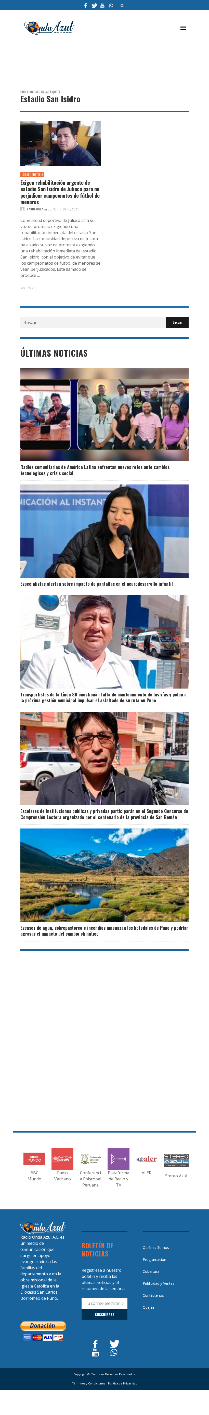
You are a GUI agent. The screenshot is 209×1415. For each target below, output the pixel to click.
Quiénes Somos (156, 1247)
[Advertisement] (113, 58)
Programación (154, 1259)
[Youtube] (102, 5)
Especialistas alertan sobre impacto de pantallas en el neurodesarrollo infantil (96, 583)
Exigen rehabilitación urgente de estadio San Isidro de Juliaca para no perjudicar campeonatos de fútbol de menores (60, 192)
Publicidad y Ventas (158, 1283)
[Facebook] (85, 5)
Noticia (37, 175)
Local (25, 175)
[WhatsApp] (111, 5)
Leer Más (27, 287)
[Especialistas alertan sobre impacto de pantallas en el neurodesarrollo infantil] (96, 531)
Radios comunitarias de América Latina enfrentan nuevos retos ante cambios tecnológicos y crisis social (94, 470)
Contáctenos (153, 1295)
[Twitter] (94, 5)
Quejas (148, 1307)
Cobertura (151, 1271)
